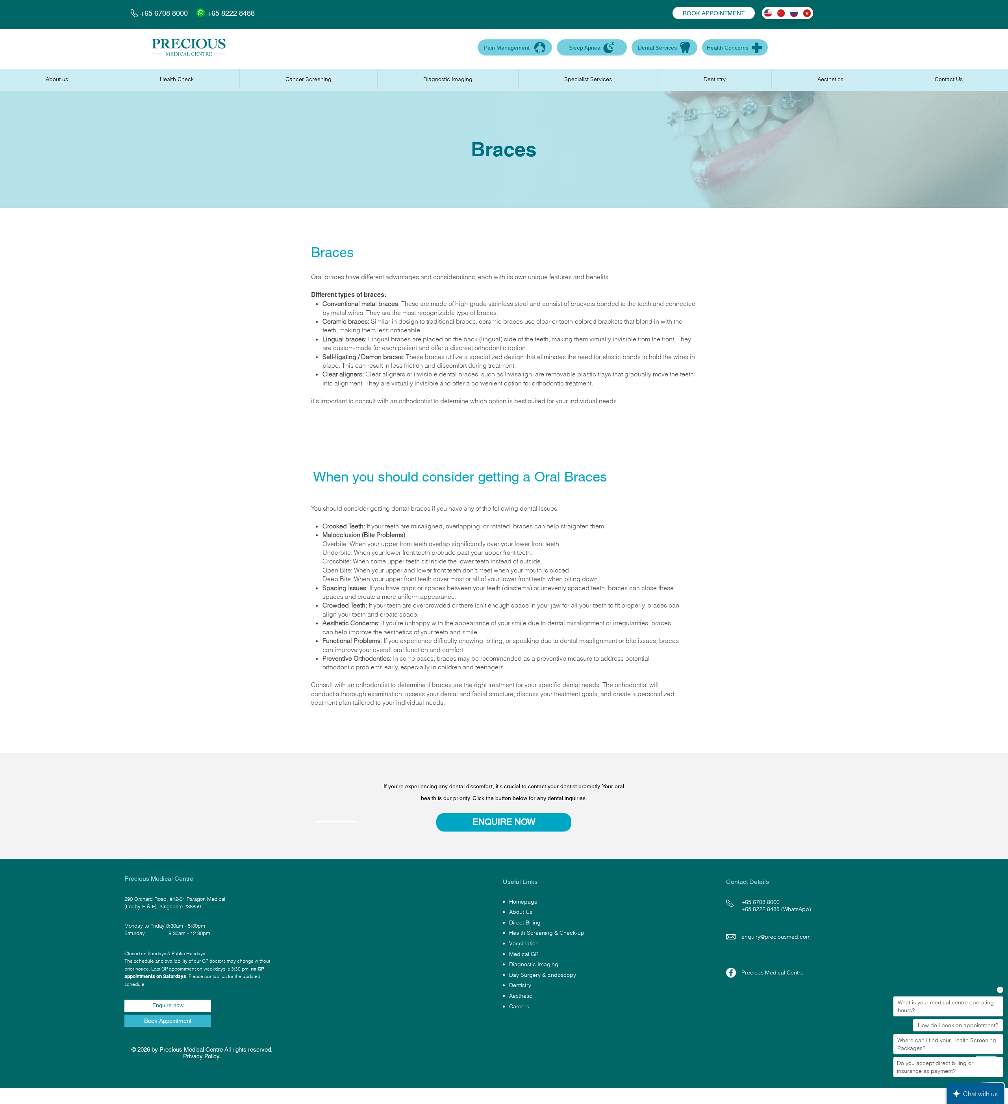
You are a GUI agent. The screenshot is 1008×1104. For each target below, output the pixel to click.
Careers (519, 1006)
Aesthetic (520, 995)
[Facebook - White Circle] (731, 973)
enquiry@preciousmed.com (776, 936)
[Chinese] (781, 13)
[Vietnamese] (806, 13)
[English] (768, 13)
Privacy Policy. (202, 1056)
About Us (520, 911)
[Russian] (793, 13)
